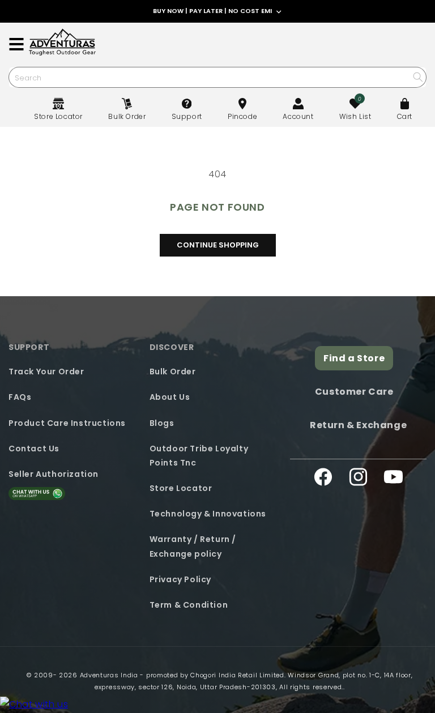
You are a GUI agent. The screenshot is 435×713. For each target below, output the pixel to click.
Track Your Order (46, 371)
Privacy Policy (180, 579)
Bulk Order (173, 371)
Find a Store (354, 358)
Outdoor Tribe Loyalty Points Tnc (199, 455)
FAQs (19, 397)
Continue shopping (218, 245)
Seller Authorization (53, 474)
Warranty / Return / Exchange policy (193, 546)
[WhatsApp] (34, 705)
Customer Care (354, 391)
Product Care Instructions (67, 423)
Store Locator (181, 488)
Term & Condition (189, 604)
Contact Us (33, 448)
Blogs (162, 423)
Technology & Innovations (208, 513)
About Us (170, 397)
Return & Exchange (358, 425)
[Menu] (16, 44)
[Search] (418, 77)
